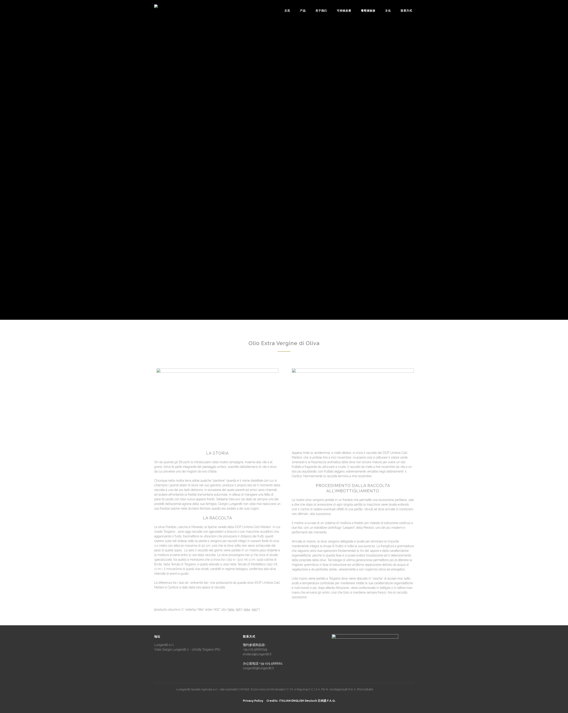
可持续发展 (344, 10)
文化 (388, 10)
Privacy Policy (253, 700)
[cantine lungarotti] (167, 8)
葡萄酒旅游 (368, 10)
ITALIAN (285, 700)
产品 (303, 10)
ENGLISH (297, 700)
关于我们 (321, 10)
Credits (272, 700)
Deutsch (311, 700)
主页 (287, 10)
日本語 (322, 700)
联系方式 (406, 10)
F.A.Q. (331, 700)
